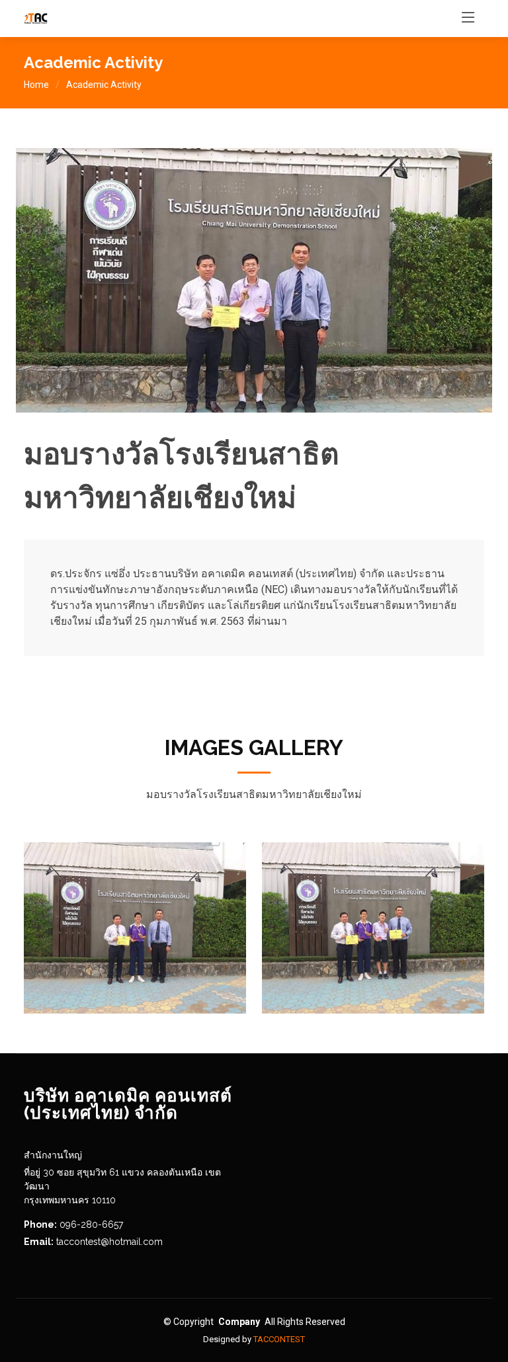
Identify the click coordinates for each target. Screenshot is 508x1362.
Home (36, 84)
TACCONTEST (279, 1339)
